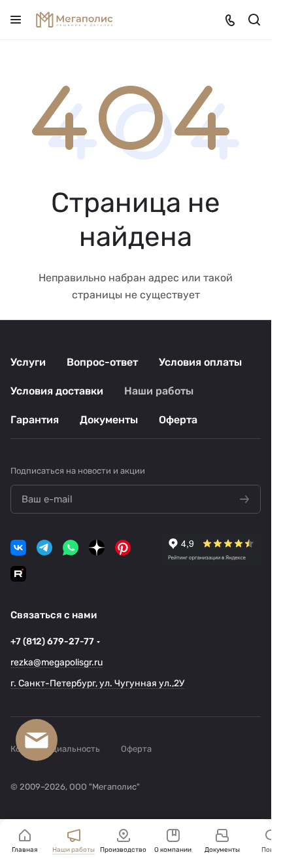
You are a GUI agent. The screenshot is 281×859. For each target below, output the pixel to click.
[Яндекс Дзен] (97, 547)
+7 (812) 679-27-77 (52, 641)
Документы (109, 419)
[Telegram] (44, 547)
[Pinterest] (123, 547)
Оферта (178, 419)
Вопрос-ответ (102, 362)
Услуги (28, 362)
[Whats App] (70, 547)
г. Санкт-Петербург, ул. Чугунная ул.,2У (97, 683)
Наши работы (158, 391)
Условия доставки (56, 391)
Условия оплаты (200, 362)
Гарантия (34, 419)
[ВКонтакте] (18, 547)
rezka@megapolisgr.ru (56, 662)
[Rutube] (18, 574)
